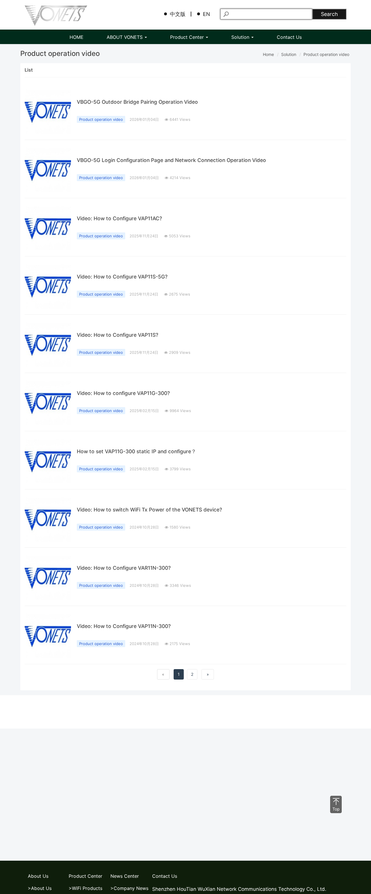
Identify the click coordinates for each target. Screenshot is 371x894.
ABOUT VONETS (125, 37)
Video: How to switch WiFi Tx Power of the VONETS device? (149, 510)
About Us (38, 876)
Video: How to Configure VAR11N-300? (124, 568)
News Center (124, 876)
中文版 (178, 14)
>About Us (40, 888)
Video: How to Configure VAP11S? (117, 335)
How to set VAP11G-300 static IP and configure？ (136, 451)
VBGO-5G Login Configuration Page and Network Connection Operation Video (171, 160)
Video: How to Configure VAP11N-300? (124, 626)
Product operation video (326, 54)
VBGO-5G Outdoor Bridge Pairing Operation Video (137, 102)
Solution (241, 37)
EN (206, 14)
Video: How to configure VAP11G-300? (123, 393)
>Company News (129, 888)
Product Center (187, 37)
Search (329, 14)
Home (268, 54)
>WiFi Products (85, 888)
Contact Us (289, 37)
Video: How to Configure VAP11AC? (119, 218)
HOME (76, 37)
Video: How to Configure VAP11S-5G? (122, 277)
